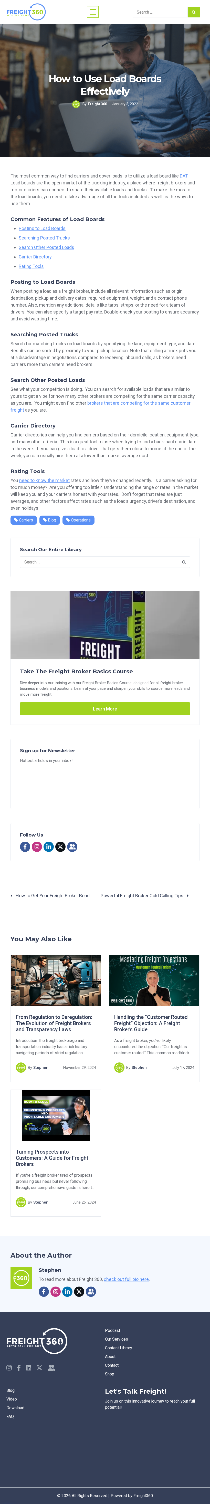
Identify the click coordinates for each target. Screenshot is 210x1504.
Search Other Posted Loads (46, 247)
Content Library (118, 1347)
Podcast (112, 1330)
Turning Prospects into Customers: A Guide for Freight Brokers (52, 1158)
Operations (80, 520)
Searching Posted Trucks (44, 238)
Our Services (116, 1339)
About (110, 1356)
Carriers (25, 520)
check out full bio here (126, 1279)
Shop (109, 1374)
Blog (51, 520)
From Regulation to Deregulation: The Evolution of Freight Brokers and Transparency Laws (54, 1023)
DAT (183, 176)
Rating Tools (31, 266)
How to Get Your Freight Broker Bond (52, 895)
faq (10, 1416)
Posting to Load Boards (42, 228)
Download (15, 1407)
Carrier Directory (35, 256)
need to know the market (44, 480)
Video (11, 1399)
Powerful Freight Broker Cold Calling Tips (142, 895)
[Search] (194, 12)
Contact (112, 1365)
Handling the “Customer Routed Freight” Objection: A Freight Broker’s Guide (151, 1023)
